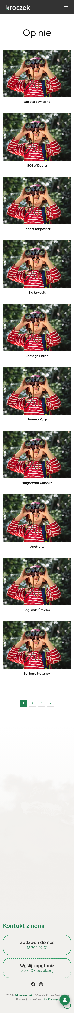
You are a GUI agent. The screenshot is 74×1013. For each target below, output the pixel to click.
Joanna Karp (37, 419)
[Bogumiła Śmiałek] (37, 581)
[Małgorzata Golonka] (37, 454)
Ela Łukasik (37, 292)
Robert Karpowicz (37, 229)
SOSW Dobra (37, 165)
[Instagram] (41, 984)
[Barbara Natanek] (37, 645)
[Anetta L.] (37, 517)
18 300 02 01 (37, 947)
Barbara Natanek (37, 673)
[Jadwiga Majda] (37, 327)
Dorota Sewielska (37, 102)
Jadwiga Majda (37, 356)
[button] (64, 1000)
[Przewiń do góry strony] (67, 1005)
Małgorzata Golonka (37, 483)
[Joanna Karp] (37, 390)
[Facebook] (33, 984)
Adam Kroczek (23, 995)
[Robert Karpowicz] (37, 200)
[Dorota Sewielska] (37, 73)
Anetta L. (37, 546)
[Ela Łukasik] (37, 263)
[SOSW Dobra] (37, 136)
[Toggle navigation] (66, 7)
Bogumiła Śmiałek (37, 610)
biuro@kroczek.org (37, 970)
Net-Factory (50, 999)
